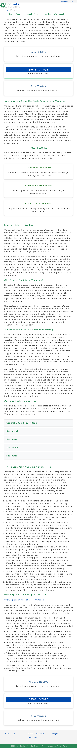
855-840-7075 (38, 69)
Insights (55, 734)
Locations (65, 1)
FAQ (71, 1)
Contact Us (10, 734)
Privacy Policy (62, 746)
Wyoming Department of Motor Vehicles (24, 600)
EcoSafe (5, 10)
